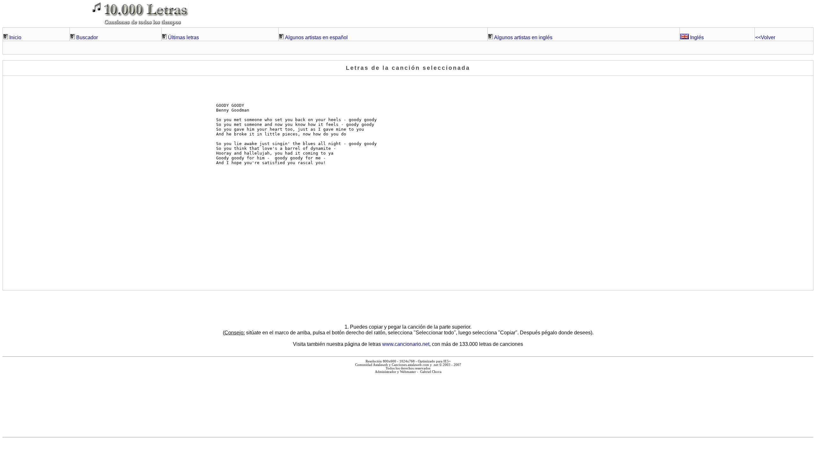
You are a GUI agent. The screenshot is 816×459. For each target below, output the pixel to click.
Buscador (87, 37)
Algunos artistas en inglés (523, 37)
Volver (765, 37)
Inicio (15, 37)
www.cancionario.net (405, 344)
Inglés (696, 37)
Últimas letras (183, 37)
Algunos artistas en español (316, 37)
